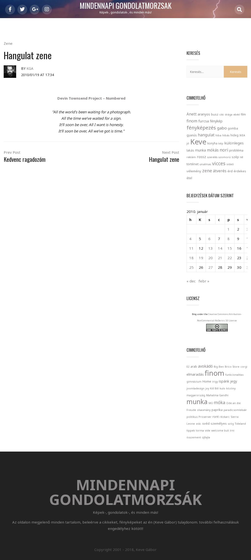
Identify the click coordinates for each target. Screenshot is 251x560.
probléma (236, 150)
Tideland (240, 423)
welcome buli (220, 430)
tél (241, 157)
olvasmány (204, 410)
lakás (190, 150)
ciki (221, 114)
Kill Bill (214, 388)
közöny (231, 388)
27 (210, 267)
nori (224, 150)
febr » (204, 281)
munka (200, 150)
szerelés (212, 157)
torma (200, 430)
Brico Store (232, 366)
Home (206, 381)
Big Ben (219, 366)
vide (207, 430)
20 (210, 257)
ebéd (236, 114)
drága (228, 114)
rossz (201, 156)
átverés (219, 170)
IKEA (242, 135)
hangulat (206, 135)
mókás (213, 150)
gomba (233, 128)
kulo (222, 388)
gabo (222, 128)
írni (232, 430)
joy (207, 388)
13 (210, 248)
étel (189, 178)
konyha (212, 143)
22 (229, 257)
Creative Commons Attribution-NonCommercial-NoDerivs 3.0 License (219, 317)
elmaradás (195, 374)
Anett (192, 114)
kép (220, 143)
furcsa (203, 120)
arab (193, 366)
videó (230, 164)
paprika (217, 410)
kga (29, 68)
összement (194, 437)
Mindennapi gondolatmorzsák (126, 5)
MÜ (211, 403)
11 (191, 248)
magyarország (196, 395)
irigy (215, 381)
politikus (192, 417)
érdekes (240, 171)
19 (201, 257)
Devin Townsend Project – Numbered (91, 98)
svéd (206, 423)
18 (191, 257)
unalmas (205, 164)
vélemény (194, 171)
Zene (8, 43)
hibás (225, 135)
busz (214, 114)
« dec (191, 281)
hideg (234, 135)
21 (220, 257)
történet (193, 164)
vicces (219, 163)
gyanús (192, 135)
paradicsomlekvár (235, 410)
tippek (191, 430)
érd (230, 171)
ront (216, 416)
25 (191, 267)
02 (188, 366)
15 (229, 248)
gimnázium (194, 381)
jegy (233, 381)
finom (192, 121)
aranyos (204, 114)
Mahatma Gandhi (217, 395)
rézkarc (225, 417)
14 (220, 248)
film (243, 114)
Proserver (205, 417)
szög (231, 423)
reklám (191, 157)
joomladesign (195, 388)
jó (188, 143)
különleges (234, 142)
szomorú (224, 157)
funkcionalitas (234, 374)
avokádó (205, 366)
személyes (219, 423)
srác (198, 423)
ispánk (224, 381)
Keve (198, 142)
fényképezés (201, 127)
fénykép (216, 121)
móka (219, 402)
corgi (243, 366)
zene (207, 171)
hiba (218, 135)
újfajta (206, 437)
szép (235, 157)
